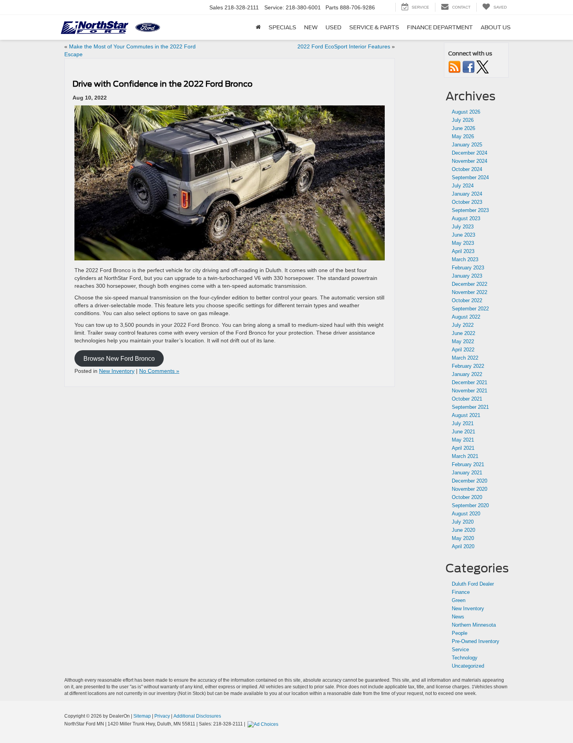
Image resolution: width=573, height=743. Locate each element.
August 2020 (466, 514)
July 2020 (463, 522)
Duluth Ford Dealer (473, 584)
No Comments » (159, 371)
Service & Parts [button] (374, 27)
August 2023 (466, 218)
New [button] (311, 27)
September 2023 (470, 210)
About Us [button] (496, 27)
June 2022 (463, 333)
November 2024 (469, 161)
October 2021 (467, 399)
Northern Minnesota (474, 625)
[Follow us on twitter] (482, 66)
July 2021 (463, 423)
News (458, 617)
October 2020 (467, 497)
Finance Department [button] (440, 27)
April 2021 (463, 448)
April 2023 (463, 251)
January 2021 (467, 473)
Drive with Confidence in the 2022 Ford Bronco (163, 84)
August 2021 (466, 415)
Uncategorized (468, 666)
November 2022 (469, 292)
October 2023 (467, 202)
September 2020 (470, 505)
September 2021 (470, 407)
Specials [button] (282, 27)
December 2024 (469, 153)
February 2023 (468, 268)
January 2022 (467, 374)
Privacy (162, 716)
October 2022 (467, 300)
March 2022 (465, 358)
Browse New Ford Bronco (119, 358)
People (459, 633)
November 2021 (469, 391)
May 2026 (463, 136)
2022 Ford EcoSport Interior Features (343, 46)
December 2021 (469, 382)
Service (460, 649)
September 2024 (470, 177)
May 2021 (463, 440)
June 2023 (463, 235)
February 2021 (468, 464)
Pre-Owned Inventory (475, 641)
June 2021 (463, 432)
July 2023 (463, 227)
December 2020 (469, 481)
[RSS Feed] (454, 66)
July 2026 (463, 120)
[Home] (258, 27)
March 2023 (465, 259)
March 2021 (465, 456)
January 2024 (467, 194)
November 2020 (469, 489)
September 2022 (470, 309)
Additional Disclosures (197, 716)
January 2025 (467, 145)
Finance (461, 592)
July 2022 (463, 325)
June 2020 (463, 530)
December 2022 (469, 284)
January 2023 (467, 276)
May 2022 (463, 341)
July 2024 (463, 186)
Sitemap (142, 716)
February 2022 (468, 366)
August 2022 (466, 317)
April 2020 (463, 546)
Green (458, 600)
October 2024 (467, 169)
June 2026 (463, 128)
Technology (465, 658)
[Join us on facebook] (468, 66)
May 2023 (463, 243)
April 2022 (463, 350)
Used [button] (333, 27)
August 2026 (466, 112)
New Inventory (116, 371)
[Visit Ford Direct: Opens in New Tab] (264, 724)
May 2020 (463, 538)
